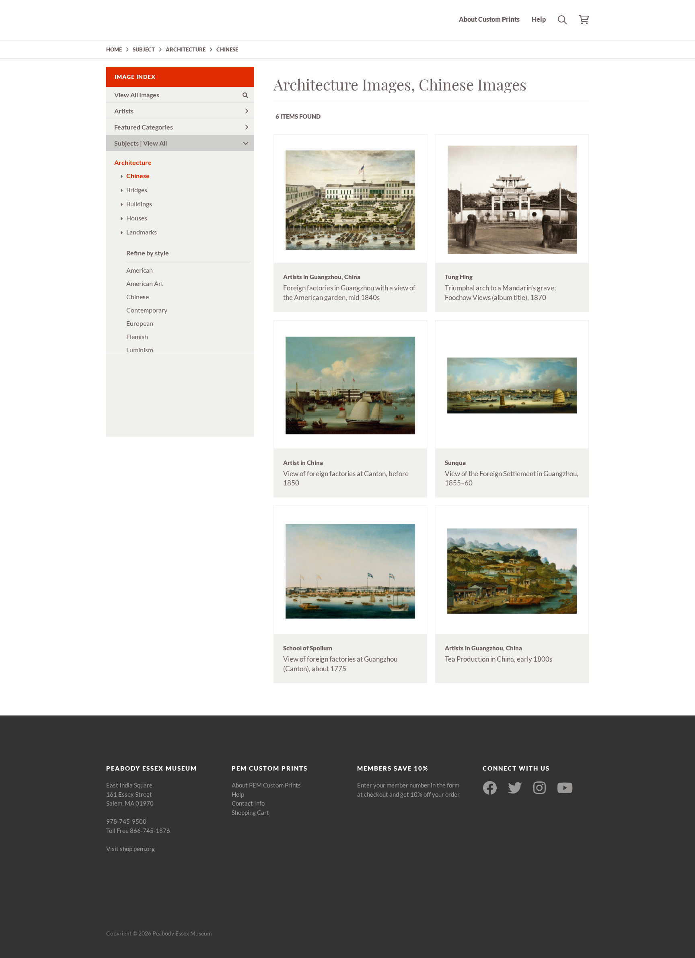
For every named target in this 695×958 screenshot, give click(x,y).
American (139, 270)
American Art (144, 283)
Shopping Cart (250, 812)
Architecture (133, 162)
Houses (136, 218)
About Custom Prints (489, 19)
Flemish (137, 336)
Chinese (138, 175)
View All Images (136, 95)
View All (155, 143)
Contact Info (248, 803)
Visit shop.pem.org (130, 848)
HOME (114, 49)
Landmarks (141, 232)
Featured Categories (143, 127)
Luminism (139, 350)
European (139, 323)
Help (539, 19)
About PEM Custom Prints (266, 785)
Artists (124, 111)
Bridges (136, 189)
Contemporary (146, 310)
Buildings (139, 204)
